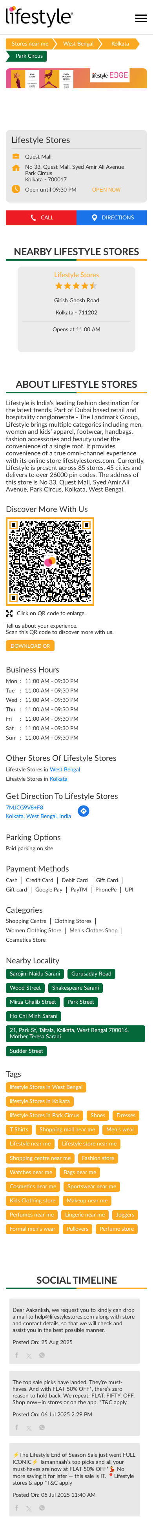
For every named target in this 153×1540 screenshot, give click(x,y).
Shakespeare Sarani (75, 988)
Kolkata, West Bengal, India (38, 816)
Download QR (30, 646)
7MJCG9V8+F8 (24, 808)
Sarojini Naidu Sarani (35, 974)
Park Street (80, 1002)
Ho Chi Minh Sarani (33, 1016)
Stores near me (30, 44)
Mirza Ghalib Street (33, 1002)
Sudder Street (26, 1051)
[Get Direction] (83, 815)
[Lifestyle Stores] (40, 17)
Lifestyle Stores (76, 275)
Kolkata (120, 44)
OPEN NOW (106, 190)
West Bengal (78, 44)
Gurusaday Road (91, 974)
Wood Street (25, 988)
